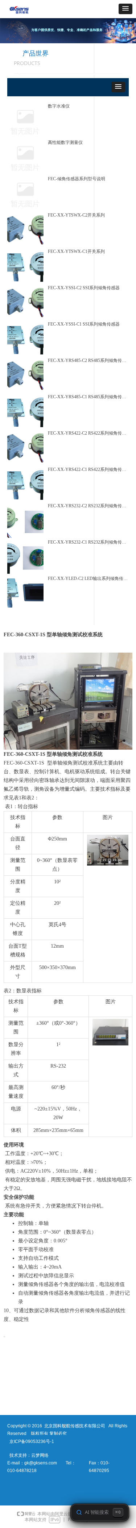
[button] (125, 9)
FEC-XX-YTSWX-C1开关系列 (76, 251)
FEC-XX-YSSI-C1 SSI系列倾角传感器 (84, 324)
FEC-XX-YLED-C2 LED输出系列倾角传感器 (88, 578)
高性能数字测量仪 (65, 142)
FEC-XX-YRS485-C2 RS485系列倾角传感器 (87, 360)
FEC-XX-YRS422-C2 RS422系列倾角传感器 (87, 433)
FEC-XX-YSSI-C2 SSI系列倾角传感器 (84, 288)
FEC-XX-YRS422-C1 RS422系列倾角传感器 (87, 469)
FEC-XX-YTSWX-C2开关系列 (76, 215)
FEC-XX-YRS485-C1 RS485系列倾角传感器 (87, 397)
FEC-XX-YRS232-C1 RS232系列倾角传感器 (87, 542)
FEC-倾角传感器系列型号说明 (76, 179)
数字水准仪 (59, 106)
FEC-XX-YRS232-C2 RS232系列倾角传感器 (87, 506)
